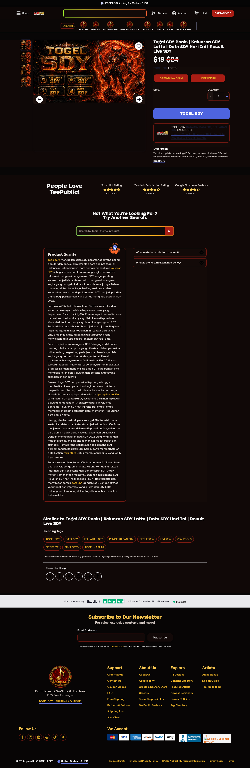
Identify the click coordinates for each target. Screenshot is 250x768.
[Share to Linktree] (69, 576)
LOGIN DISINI (208, 78)
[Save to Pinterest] (78, 576)
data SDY (77, 482)
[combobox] (101, 13)
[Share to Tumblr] (98, 576)
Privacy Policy (118, 646)
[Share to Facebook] (59, 576)
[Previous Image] (39, 99)
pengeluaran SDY (108, 394)
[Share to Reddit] (88, 576)
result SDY (70, 452)
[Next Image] (139, 99)
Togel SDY (54, 259)
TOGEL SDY (191, 113)
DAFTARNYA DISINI (171, 78)
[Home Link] (39, 13)
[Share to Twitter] (50, 576)
